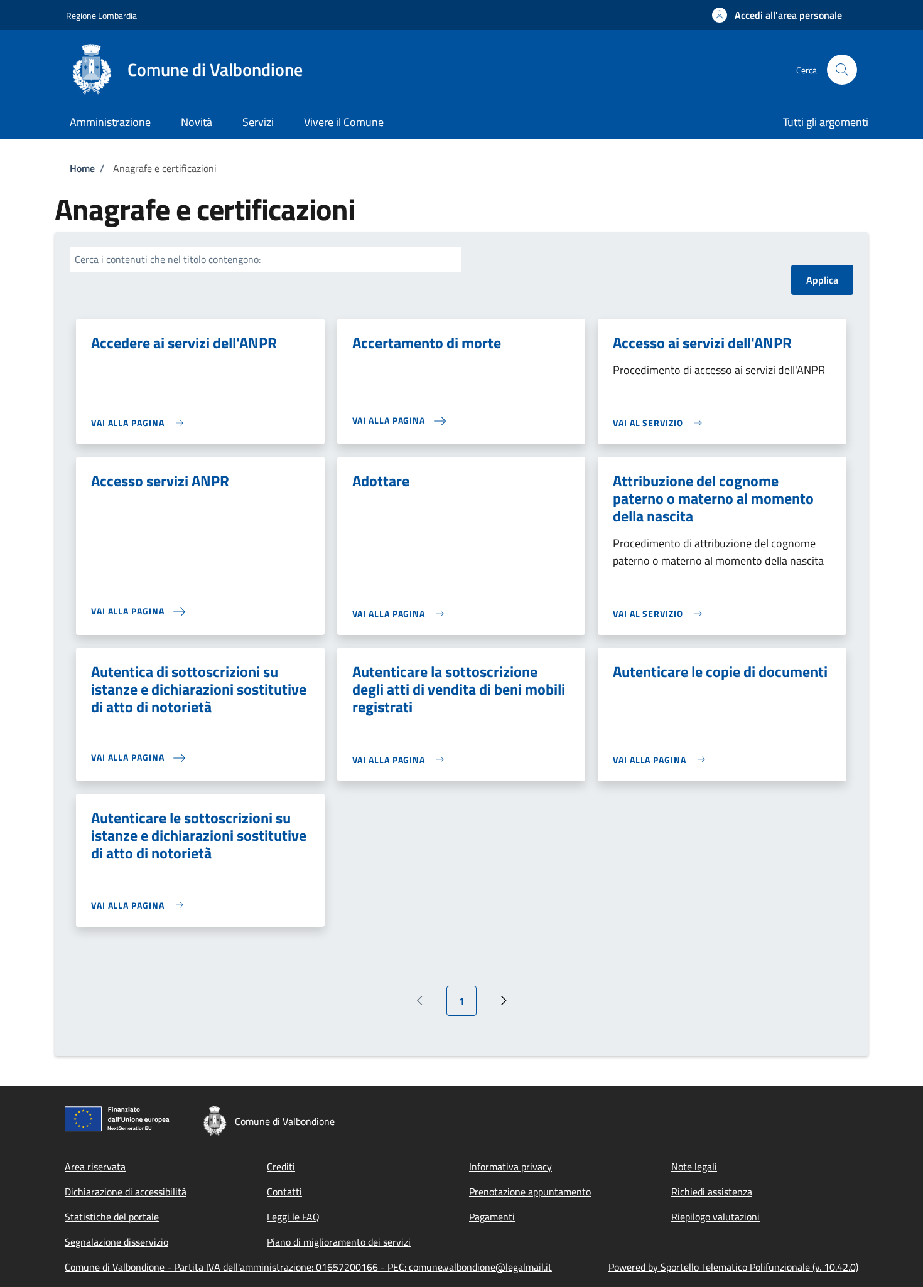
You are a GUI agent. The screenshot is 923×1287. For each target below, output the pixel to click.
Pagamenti (492, 1216)
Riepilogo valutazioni (715, 1216)
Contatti (284, 1191)
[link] (140, 422)
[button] (777, 15)
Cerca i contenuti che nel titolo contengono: (168, 259)
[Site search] (842, 70)
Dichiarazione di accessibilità (125, 1191)
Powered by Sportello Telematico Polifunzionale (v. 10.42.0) (733, 1266)
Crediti (281, 1166)
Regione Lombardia (101, 15)
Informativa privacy (510, 1166)
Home (82, 168)
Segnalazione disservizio (116, 1241)
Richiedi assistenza (711, 1191)
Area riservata (95, 1166)
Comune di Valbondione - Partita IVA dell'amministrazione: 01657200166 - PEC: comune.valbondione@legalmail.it (308, 1266)
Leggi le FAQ (293, 1216)
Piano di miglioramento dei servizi (339, 1241)
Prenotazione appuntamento (530, 1191)
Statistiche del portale (112, 1216)
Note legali (694, 1166)
